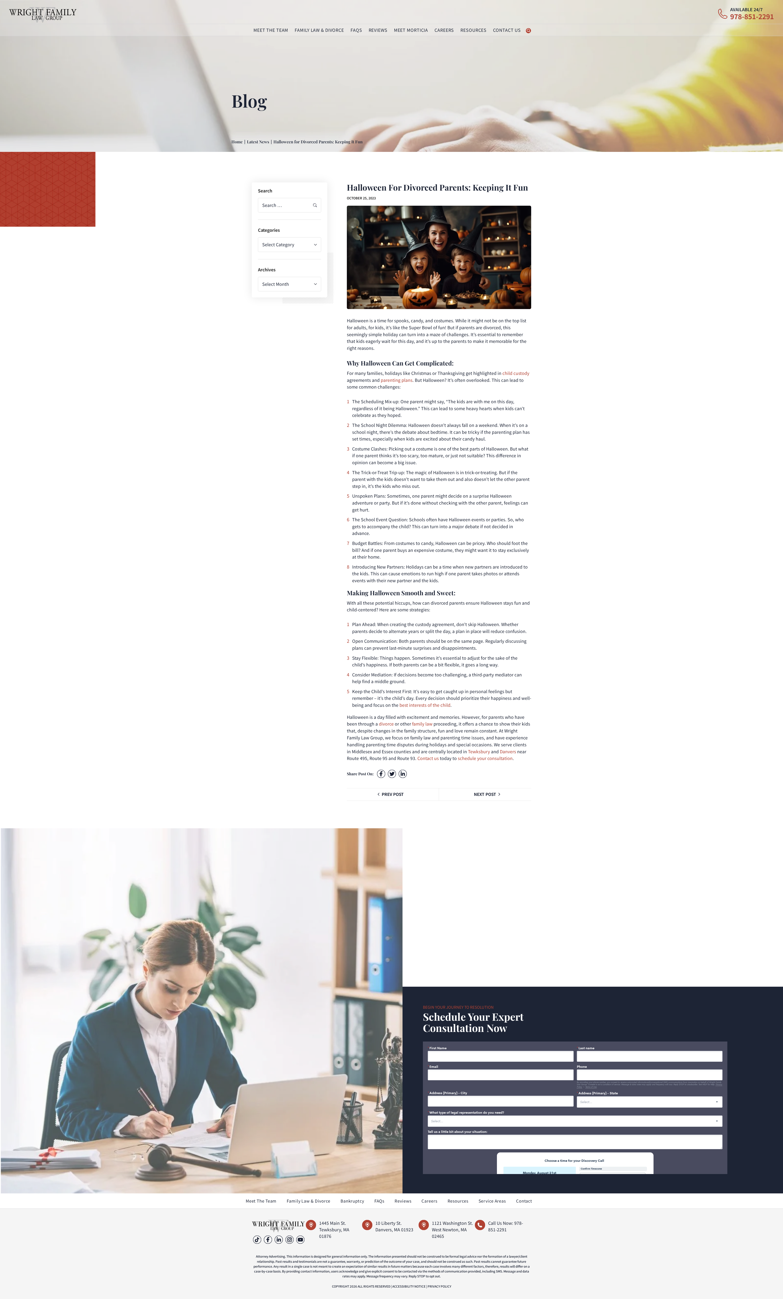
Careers (444, 30)
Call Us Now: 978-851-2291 (505, 1226)
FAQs (356, 30)
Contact (524, 1201)
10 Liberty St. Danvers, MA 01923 (394, 1226)
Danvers (508, 751)
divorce (386, 724)
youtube (300, 1239)
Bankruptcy (352, 1201)
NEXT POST (485, 794)
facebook (381, 774)
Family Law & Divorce (308, 1201)
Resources (458, 1201)
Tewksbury (479, 751)
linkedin (279, 1239)
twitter (392, 774)
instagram (289, 1239)
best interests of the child (424, 705)
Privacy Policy (439, 1286)
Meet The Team (270, 30)
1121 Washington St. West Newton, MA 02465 (452, 1229)
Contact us (428, 758)
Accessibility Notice (409, 1286)
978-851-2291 (752, 16)
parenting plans (397, 380)
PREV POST (393, 794)
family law (422, 724)
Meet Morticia (411, 30)
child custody (515, 373)
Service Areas (492, 1201)
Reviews (378, 30)
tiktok (257, 1239)
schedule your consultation (485, 758)
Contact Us (507, 30)
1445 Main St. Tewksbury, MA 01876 (334, 1229)
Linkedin (403, 774)
